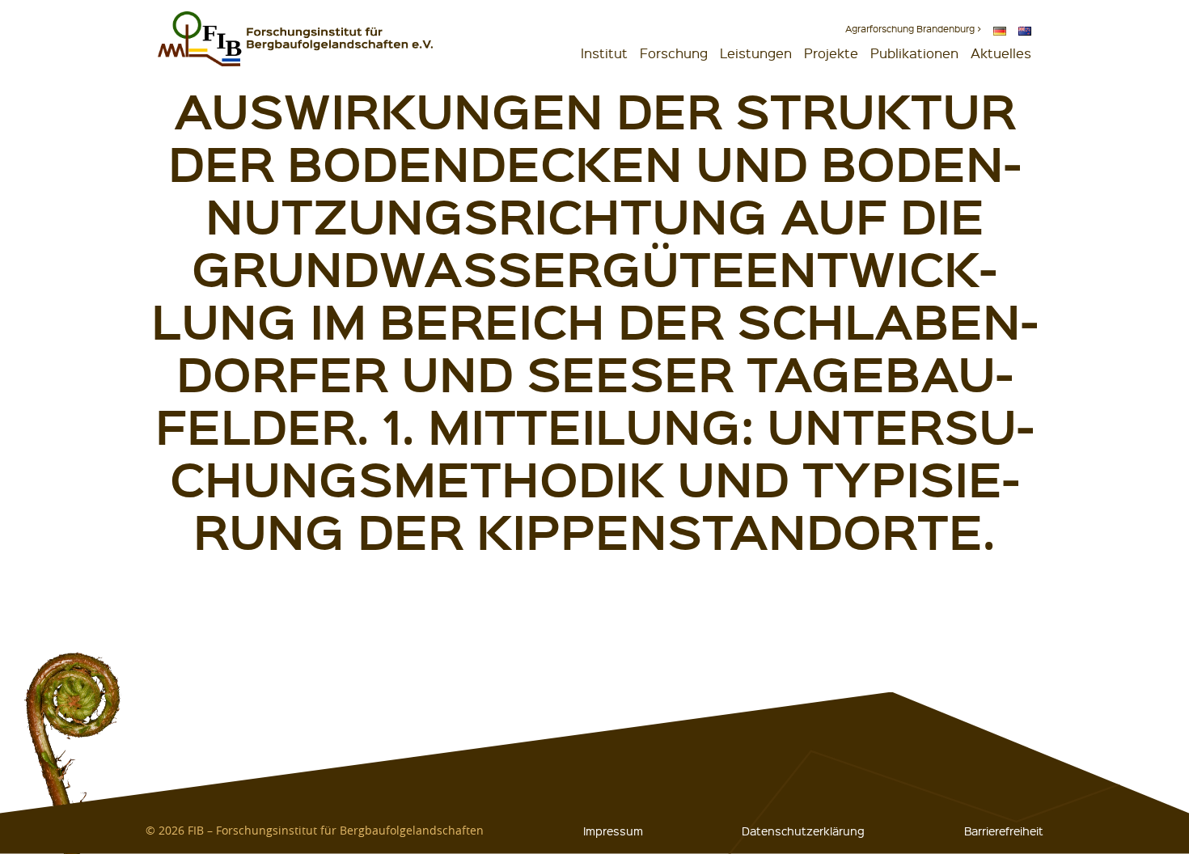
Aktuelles (1001, 52)
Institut (604, 52)
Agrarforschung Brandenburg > (913, 29)
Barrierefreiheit (1003, 830)
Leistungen (756, 52)
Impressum (613, 830)
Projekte (831, 52)
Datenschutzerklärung (803, 830)
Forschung (674, 52)
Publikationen (914, 52)
